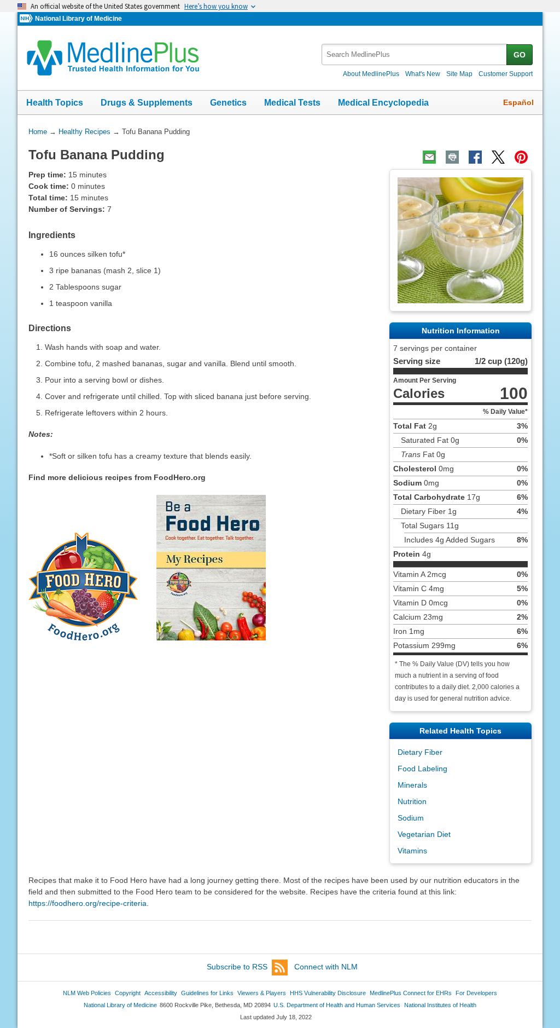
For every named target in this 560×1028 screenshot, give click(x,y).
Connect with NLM (326, 966)
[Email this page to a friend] (429, 157)
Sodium (411, 817)
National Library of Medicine (78, 18)
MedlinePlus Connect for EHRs (411, 993)
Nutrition (412, 801)
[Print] (452, 157)
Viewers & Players (261, 993)
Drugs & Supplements (146, 102)
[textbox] (415, 54)
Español (518, 102)
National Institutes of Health (440, 1005)
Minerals (412, 785)
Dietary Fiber (420, 752)
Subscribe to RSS (237, 966)
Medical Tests (292, 102)
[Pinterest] (521, 157)
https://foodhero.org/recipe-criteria (87, 903)
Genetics (228, 102)
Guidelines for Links (207, 993)
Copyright (128, 993)
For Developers (476, 993)
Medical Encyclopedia (383, 102)
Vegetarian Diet (424, 834)
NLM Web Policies (87, 993)
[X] (498, 157)
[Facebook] (475, 157)
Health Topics (54, 102)
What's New (422, 74)
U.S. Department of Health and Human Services (336, 1005)
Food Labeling (422, 768)
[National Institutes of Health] (27, 19)
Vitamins (412, 850)
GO (520, 54)
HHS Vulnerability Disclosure (328, 993)
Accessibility (160, 993)
